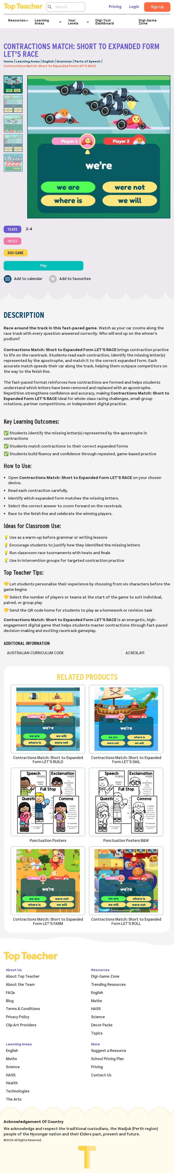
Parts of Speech (88, 61)
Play (43, 265)
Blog (10, 1000)
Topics (96, 1033)
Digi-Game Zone (148, 22)
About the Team (20, 984)
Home (8, 61)
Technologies (17, 1091)
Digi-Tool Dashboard (104, 22)
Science (98, 1017)
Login (134, 6)
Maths (96, 1000)
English (48, 61)
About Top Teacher (22, 976)
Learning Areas (28, 61)
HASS (96, 1008)
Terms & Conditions (23, 1008)
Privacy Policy (17, 1017)
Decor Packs (101, 1025)
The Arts (13, 1099)
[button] (23, 279)
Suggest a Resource (108, 1050)
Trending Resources (108, 984)
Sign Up (157, 7)
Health (12, 1083)
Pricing (115, 6)
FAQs (10, 992)
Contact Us (101, 1075)
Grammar (64, 61)
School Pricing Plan (107, 1058)
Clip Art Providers (21, 1025)
